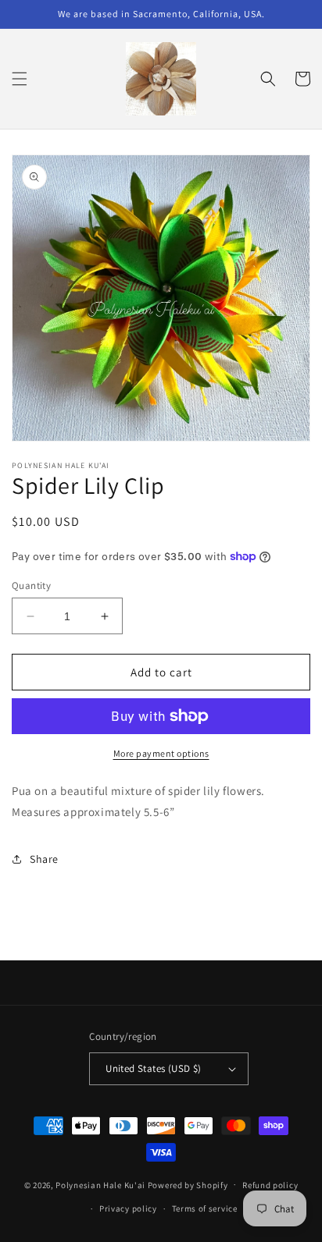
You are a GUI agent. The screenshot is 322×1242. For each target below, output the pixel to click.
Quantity (31, 585)
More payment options (161, 753)
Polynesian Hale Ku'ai (100, 1184)
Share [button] (44, 859)
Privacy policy (128, 1208)
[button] (19, 79)
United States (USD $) (153, 1068)
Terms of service (205, 1208)
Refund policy (270, 1185)
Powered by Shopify (188, 1184)
